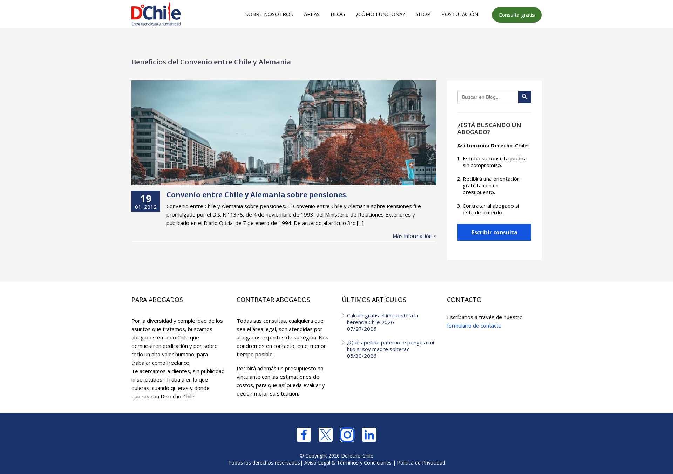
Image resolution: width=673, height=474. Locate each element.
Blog (338, 14)
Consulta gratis (517, 14)
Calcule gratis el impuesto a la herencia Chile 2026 (382, 322)
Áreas (312, 14)
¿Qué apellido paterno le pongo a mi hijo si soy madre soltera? (390, 349)
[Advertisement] (335, 42)
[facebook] (304, 435)
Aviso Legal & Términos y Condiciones (348, 462)
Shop (423, 14)
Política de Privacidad (421, 462)
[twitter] (326, 435)
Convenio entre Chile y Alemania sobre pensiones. (257, 194)
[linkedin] (369, 435)
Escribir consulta (494, 232)
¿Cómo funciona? (380, 14)
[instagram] (347, 435)
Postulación (459, 14)
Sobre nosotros (269, 14)
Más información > (414, 236)
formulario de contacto (474, 325)
